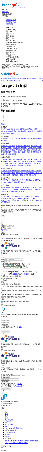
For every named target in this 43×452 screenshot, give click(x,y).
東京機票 (8, 148)
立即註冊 (4, 238)
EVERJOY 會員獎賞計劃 (11, 80)
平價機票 (19, 146)
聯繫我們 (9, 24)
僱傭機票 (38, 138)
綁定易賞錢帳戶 (6, 388)
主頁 (2, 78)
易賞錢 (7, 434)
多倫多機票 (12, 154)
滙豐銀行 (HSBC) (18, 187)
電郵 (2, 226)
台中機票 (31, 148)
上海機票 (4, 150)
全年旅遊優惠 (6, 187)
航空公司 (4, 146)
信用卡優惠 (30, 138)
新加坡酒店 (5, 165)
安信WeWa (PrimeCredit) (18, 189)
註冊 (32, 274)
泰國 (10, 432)
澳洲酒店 (13, 165)
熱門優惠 (23, 78)
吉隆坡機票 (17, 152)
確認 (3, 216)
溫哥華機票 (35, 152)
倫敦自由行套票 (29, 175)
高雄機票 (38, 148)
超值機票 (11, 146)
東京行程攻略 (9, 182)
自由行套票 (16, 78)
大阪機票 (16, 148)
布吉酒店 (8, 161)
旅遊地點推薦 (13, 171)
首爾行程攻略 (17, 180)
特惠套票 (4, 171)
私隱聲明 (13, 131)
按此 (20, 327)
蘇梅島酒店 (17, 161)
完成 (3, 408)
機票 (6, 78)
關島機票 (8, 152)
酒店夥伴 (30, 129)
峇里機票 (26, 150)
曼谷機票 (34, 146)
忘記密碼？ (5, 230)
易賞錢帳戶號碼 (6, 375)
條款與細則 (22, 131)
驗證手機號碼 (5, 331)
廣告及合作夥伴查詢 (8, 129)
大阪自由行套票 (21, 173)
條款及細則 (20, 386)
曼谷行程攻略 (27, 180)
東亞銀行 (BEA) (33, 189)
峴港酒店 (14, 163)
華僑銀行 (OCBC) (17, 191)
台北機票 (26, 146)
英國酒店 (20, 165)
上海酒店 (7, 163)
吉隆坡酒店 (38, 163)
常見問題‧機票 (11, 20)
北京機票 (11, 150)
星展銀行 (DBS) (30, 187)
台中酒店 (32, 161)
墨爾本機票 (26, 152)
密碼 (2, 228)
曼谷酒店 (19, 159)
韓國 (13, 432)
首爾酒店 (26, 159)
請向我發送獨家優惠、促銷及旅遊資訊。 (17, 301)
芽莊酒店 (21, 163)
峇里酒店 (29, 163)
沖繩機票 (23, 148)
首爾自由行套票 (34, 173)
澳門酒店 (25, 161)
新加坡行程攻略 (20, 182)
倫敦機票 (34, 150)
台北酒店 (11, 159)
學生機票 (4, 140)
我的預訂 (8, 436)
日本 (6, 432)
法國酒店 (28, 165)
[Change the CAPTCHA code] (29, 264)
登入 (3, 232)
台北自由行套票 (25, 171)
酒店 (10, 78)
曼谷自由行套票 (9, 173)
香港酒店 (4, 159)
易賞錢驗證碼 (5, 377)
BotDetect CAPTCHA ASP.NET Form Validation (14, 268)
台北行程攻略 (6, 180)
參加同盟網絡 (21, 129)
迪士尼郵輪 (31, 78)
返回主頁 (4, 124)
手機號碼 (4, 317)
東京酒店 (34, 159)
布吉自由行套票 (17, 175)
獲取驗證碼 (5, 325)
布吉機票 (19, 150)
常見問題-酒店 (11, 22)
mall (36, 78)
